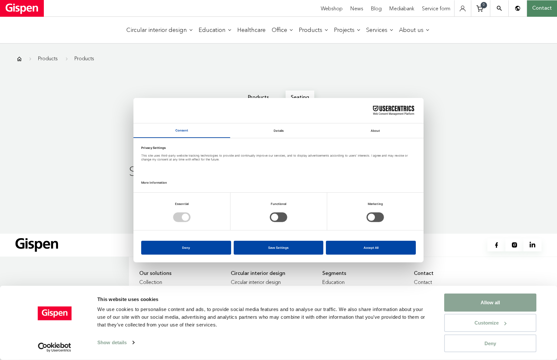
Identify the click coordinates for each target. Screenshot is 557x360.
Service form (436, 8)
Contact (542, 8)
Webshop (332, 8)
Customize (486, 323)
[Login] (462, 8)
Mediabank (401, 8)
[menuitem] (159, 30)
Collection (150, 282)
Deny (490, 343)
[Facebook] (496, 244)
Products (48, 58)
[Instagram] (514, 244)
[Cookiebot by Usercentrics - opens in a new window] (54, 347)
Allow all (490, 302)
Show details (112, 342)
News (356, 8)
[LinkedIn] (532, 244)
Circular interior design (256, 282)
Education (333, 282)
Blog (376, 8)
